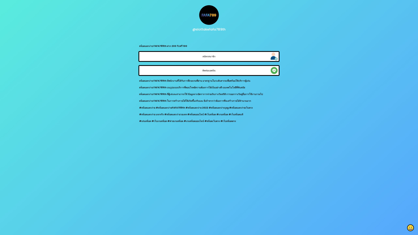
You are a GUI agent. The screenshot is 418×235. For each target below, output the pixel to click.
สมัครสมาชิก (209, 56)
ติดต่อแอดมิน (209, 70)
